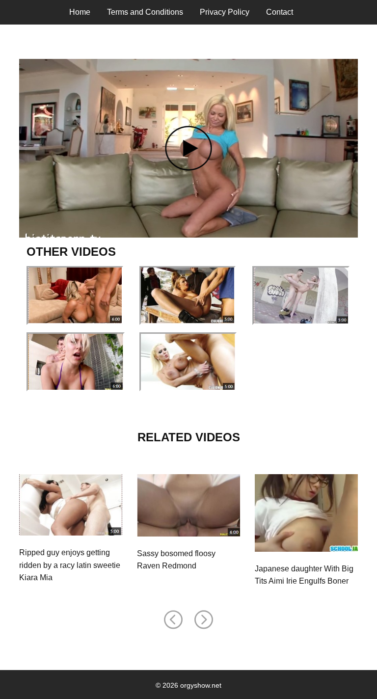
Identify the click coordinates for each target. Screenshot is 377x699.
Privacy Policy (224, 12)
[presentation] (173, 620)
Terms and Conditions (145, 12)
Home (79, 12)
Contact (279, 12)
